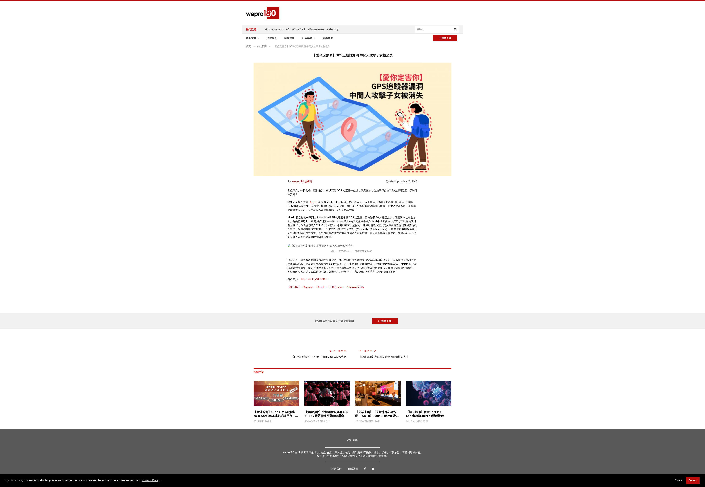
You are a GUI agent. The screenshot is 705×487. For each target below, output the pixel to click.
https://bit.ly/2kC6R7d (314, 279)
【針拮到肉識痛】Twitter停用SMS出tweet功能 (318, 356)
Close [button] (678, 480)
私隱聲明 (353, 468)
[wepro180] (260, 13)
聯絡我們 (328, 38)
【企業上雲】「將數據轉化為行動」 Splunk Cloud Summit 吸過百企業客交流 (377, 414)
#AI (288, 29)
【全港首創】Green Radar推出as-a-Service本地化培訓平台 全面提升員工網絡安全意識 (276, 414)
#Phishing (333, 29)
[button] (162, 480)
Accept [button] (692, 480)
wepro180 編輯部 (302, 181)
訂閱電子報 (445, 38)
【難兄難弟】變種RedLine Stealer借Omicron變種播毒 (425, 414)
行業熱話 (307, 38)
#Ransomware (316, 29)
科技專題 (289, 38)
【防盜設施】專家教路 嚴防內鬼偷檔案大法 (383, 356)
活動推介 (272, 38)
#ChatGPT (298, 29)
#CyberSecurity (274, 29)
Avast (313, 202)
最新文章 (251, 38)
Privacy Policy (151, 480)
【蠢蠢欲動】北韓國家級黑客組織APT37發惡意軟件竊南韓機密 (326, 414)
